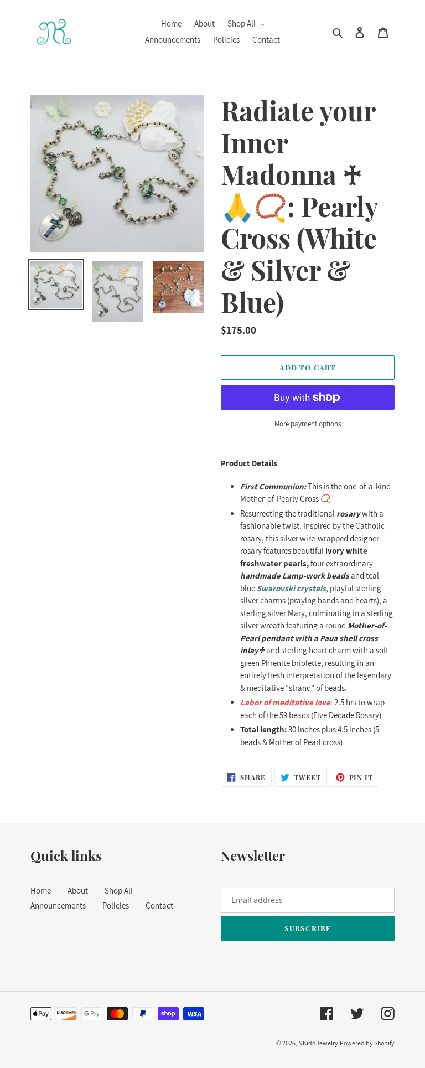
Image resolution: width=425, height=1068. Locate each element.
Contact (159, 905)
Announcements (58, 905)
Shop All (119, 890)
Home (40, 890)
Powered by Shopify (367, 1043)
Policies (115, 905)
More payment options (307, 424)
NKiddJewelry (318, 1043)
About (78, 890)
